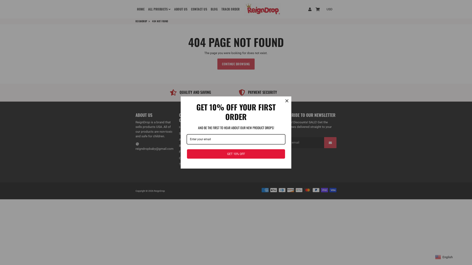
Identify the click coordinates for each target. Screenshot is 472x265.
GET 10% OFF (236, 154)
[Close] (286, 100)
